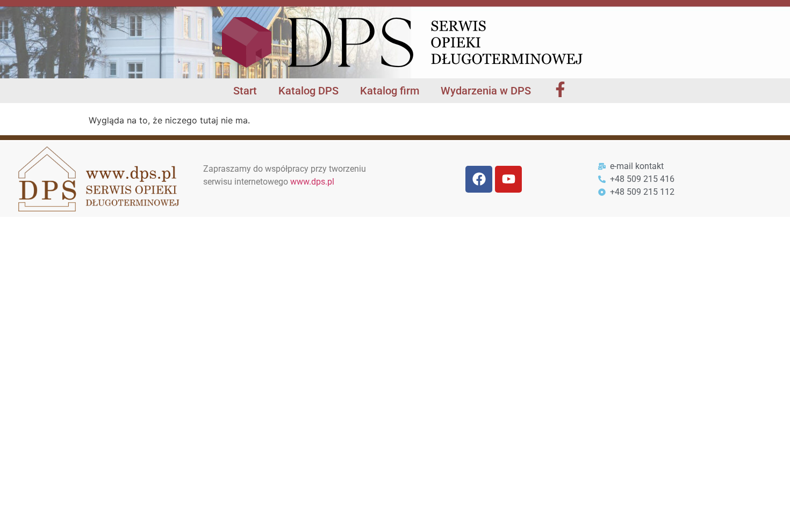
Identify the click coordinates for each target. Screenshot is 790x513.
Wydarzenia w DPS (486, 90)
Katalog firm (389, 90)
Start (245, 90)
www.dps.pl (312, 182)
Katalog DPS (308, 90)
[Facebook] (478, 179)
